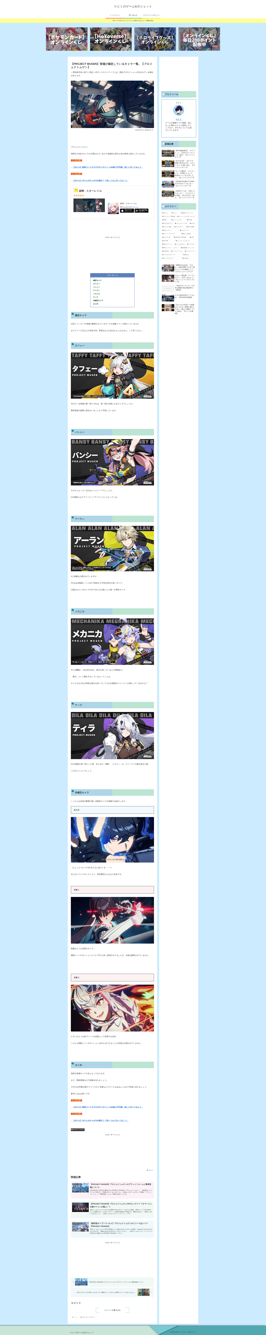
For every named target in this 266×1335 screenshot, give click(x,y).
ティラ (95, 297)
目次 (109, 275)
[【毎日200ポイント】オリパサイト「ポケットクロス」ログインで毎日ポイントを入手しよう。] (199, 39)
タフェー (96, 284)
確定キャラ (97, 280)
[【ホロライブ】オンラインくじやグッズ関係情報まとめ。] (155, 39)
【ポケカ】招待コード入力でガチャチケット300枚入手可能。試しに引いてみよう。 (108, 167)
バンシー (96, 287)
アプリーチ (134, 207)
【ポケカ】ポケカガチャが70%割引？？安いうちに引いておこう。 (101, 181)
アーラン (96, 290)
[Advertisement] (112, 137)
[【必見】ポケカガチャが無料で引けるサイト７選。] (66, 39)
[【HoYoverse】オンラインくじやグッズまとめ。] (111, 39)
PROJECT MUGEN (78, 1129)
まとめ (95, 304)
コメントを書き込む (112, 1310)
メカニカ (96, 294)
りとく (179, 119)
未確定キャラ (98, 300)
